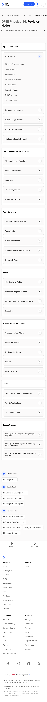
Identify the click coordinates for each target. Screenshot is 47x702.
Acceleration (10, 74)
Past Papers (7, 596)
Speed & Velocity (11, 69)
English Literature (31, 641)
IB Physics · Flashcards (11, 527)
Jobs (4, 636)
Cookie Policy (8, 649)
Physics (15, 15)
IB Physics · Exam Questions (13, 522)
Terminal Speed (11, 100)
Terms (5, 641)
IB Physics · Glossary (10, 533)
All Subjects (29, 649)
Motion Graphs (11, 85)
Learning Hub (7, 570)
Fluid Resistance (11, 95)
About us (6, 619)
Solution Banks (8, 600)
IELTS (5, 579)
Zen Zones (7, 604)
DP (24, 15)
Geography (29, 636)
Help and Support (9, 653)
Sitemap (6, 609)
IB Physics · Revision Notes (13, 517)
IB (8, 15)
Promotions (7, 632)
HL (30, 15)
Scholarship (7, 587)
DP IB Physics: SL (9, 480)
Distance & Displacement (14, 64)
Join (4, 592)
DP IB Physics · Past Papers (13, 504)
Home (5, 566)
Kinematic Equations (13, 80)
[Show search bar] (38, 4)
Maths (27, 632)
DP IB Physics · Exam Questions (14, 493)
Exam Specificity (9, 624)
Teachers (6, 575)
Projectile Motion (11, 90)
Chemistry (29, 624)
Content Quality (9, 628)
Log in (27, 566)
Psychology (29, 645)
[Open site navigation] (43, 4)
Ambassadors (8, 583)
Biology (28, 619)
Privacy (5, 645)
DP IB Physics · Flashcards (12, 498)
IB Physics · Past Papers (33, 527)
